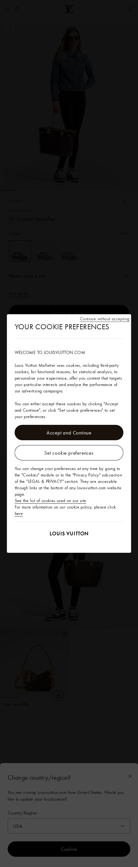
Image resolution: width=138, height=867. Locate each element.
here (19, 513)
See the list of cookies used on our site (50, 500)
